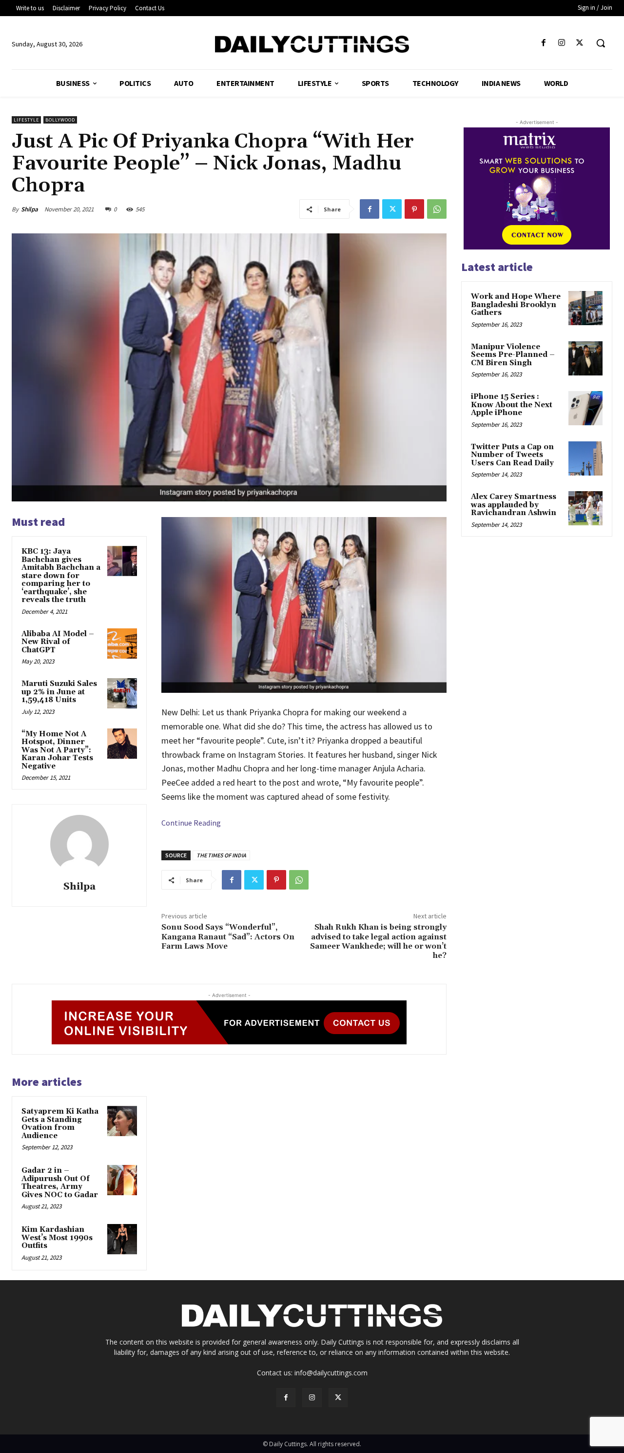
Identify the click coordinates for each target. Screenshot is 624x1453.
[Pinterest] (414, 209)
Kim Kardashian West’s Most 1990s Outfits (57, 1237)
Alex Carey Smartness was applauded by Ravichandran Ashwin (513, 505)
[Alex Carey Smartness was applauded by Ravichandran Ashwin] (585, 508)
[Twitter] (579, 43)
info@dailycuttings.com (331, 1372)
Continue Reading (191, 823)
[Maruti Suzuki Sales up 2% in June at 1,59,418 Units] (122, 693)
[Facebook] (543, 43)
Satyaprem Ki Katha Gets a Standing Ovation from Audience (59, 1124)
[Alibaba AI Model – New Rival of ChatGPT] (122, 643)
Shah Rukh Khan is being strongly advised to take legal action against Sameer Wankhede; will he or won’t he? (378, 941)
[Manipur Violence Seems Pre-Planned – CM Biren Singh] (585, 358)
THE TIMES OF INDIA (221, 855)
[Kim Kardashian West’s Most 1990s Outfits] (122, 1239)
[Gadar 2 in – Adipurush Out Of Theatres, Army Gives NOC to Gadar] (122, 1180)
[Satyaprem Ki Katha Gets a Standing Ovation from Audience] (122, 1121)
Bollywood (60, 120)
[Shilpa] (79, 844)
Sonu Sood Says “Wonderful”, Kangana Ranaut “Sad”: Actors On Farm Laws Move (227, 936)
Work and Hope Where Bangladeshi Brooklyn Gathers (516, 304)
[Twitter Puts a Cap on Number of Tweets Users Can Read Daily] (585, 458)
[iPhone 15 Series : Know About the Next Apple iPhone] (585, 408)
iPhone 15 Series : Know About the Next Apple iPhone (511, 404)
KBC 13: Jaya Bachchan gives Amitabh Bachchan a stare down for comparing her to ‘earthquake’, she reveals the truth (60, 575)
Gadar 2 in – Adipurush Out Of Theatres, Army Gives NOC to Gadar (59, 1183)
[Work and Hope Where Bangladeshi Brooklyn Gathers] (585, 308)
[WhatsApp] (437, 209)
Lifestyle (26, 120)
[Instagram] (561, 43)
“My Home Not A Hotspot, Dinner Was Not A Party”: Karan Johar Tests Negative (57, 750)
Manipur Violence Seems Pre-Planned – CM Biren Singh (513, 355)
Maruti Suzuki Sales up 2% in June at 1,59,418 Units (59, 692)
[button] (600, 43)
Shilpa (29, 209)
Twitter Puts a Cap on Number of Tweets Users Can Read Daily (512, 455)
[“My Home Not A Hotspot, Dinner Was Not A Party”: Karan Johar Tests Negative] (122, 743)
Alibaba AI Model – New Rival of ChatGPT (57, 642)
